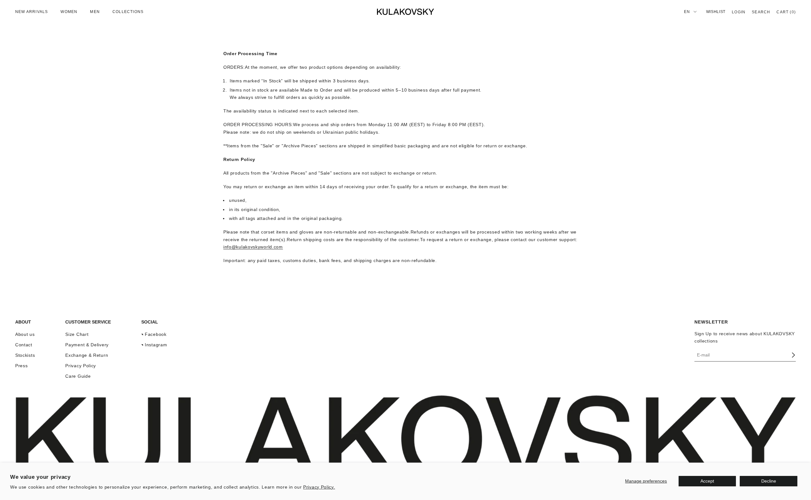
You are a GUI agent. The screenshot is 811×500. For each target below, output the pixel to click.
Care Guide (78, 376)
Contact (23, 344)
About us (25, 334)
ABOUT (23, 321)
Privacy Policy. (319, 487)
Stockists (25, 355)
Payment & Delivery (87, 344)
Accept (707, 481)
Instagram (156, 344)
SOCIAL (149, 321)
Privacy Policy (80, 365)
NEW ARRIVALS (31, 12)
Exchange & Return (86, 355)
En (687, 12)
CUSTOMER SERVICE (88, 321)
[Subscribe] (793, 355)
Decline (768, 481)
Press (21, 365)
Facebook (156, 334)
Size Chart (76, 334)
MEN (95, 12)
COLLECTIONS (128, 12)
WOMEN (69, 12)
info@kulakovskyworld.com (253, 246)
